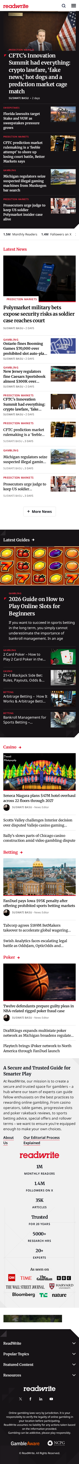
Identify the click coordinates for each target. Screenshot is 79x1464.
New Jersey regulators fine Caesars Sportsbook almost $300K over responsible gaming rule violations (24, 381)
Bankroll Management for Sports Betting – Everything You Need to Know (24, 725)
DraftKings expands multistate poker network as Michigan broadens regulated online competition (38, 1035)
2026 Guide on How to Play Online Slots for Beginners (36, 606)
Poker (9, 957)
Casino (7, 671)
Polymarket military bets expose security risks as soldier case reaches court (38, 314)
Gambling (9, 170)
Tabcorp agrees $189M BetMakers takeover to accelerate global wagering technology (35, 930)
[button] (63, 5)
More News (42, 511)
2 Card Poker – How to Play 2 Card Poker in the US (23, 659)
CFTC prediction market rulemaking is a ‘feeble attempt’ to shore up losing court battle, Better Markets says (24, 152)
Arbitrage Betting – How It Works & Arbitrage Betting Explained (25, 701)
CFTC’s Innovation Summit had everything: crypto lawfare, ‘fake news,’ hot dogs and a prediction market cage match (39, 73)
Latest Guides (16, 539)
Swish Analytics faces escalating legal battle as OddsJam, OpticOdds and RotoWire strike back (35, 946)
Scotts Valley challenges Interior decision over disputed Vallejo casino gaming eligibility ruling (37, 825)
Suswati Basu (19, 98)
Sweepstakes (11, 108)
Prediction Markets (21, 50)
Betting (8, 692)
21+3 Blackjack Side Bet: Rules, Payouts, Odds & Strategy (23, 680)
